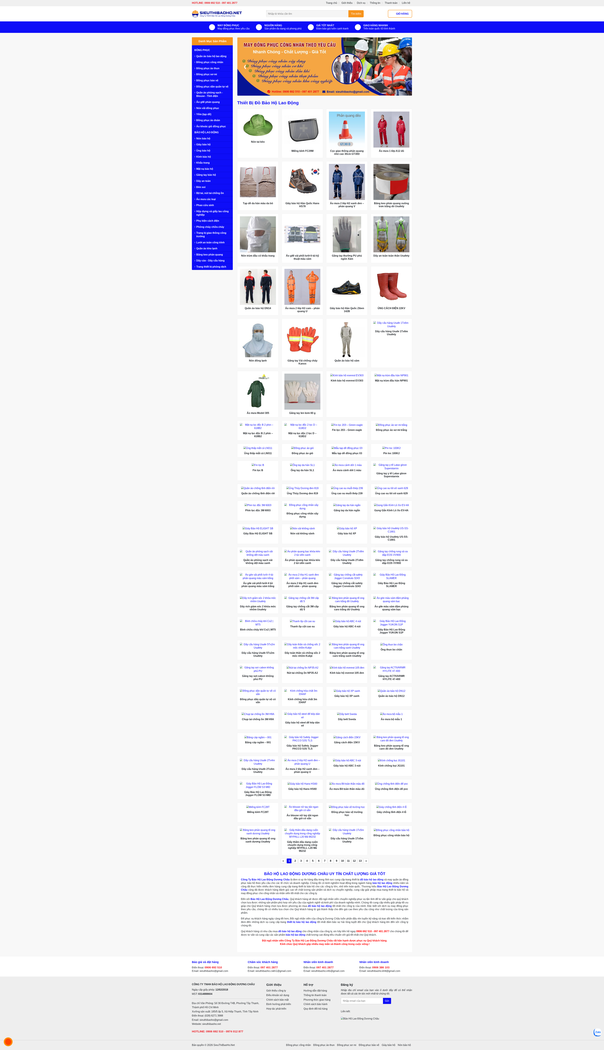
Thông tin (375, 3)
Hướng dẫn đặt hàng (315, 990)
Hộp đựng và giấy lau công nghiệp (212, 213)
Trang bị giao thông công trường (211, 235)
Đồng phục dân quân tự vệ (212, 86)
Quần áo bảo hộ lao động (211, 56)
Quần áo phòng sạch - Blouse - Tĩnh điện (209, 94)
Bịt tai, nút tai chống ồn (210, 193)
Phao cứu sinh (205, 205)
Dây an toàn (203, 181)
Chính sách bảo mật (277, 999)
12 (354, 860)
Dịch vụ (361, 3)
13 (360, 860)
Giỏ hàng (402, 13)
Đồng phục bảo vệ (207, 80)
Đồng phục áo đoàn (208, 120)
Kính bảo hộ (203, 156)
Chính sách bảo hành (315, 1004)
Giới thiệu (346, 3)
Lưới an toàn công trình (210, 242)
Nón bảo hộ (203, 138)
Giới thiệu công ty (276, 990)
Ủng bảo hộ (203, 150)
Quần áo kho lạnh (206, 248)
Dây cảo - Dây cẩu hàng (210, 260)
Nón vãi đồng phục (207, 108)
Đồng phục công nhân (209, 62)
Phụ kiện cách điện (207, 220)
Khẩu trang (203, 162)
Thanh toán (391, 3)
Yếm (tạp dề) (203, 114)
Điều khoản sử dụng (277, 995)
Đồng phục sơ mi (206, 74)
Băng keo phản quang (209, 254)
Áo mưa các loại (206, 199)
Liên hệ (406, 3)
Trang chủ (331, 3)
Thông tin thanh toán (315, 995)
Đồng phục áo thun (207, 68)
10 (342, 860)
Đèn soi (200, 187)
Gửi (387, 1001)
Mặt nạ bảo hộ (204, 169)
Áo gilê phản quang (208, 102)
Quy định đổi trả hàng (315, 1008)
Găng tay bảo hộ (206, 175)
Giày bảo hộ (203, 144)
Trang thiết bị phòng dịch (211, 266)
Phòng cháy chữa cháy (210, 227)
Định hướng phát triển (278, 1004)
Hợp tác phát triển (276, 1008)
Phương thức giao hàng (317, 999)
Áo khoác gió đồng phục (211, 126)
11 (348, 860)
